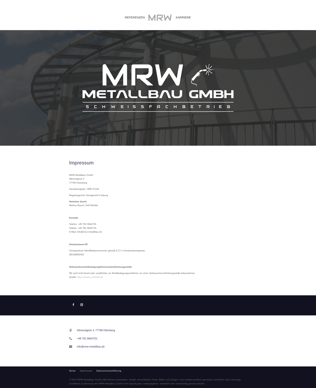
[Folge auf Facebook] (73, 304)
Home (72, 370)
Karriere (183, 17)
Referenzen (135, 17)
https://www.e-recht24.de (90, 277)
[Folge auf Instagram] (81, 304)
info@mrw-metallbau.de (91, 346)
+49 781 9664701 (87, 338)
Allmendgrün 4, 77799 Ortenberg (96, 330)
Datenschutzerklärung (108, 370)
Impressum (86, 370)
